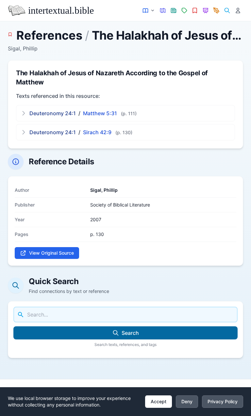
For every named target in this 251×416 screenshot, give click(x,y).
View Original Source (51, 253)
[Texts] (149, 10)
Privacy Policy (223, 401)
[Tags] (184, 10)
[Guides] (163, 10)
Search (130, 333)
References (49, 35)
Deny (186, 401)
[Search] (227, 10)
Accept (158, 401)
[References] (195, 10)
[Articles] (173, 10)
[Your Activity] (237, 10)
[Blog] (216, 10)
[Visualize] (205, 10)
